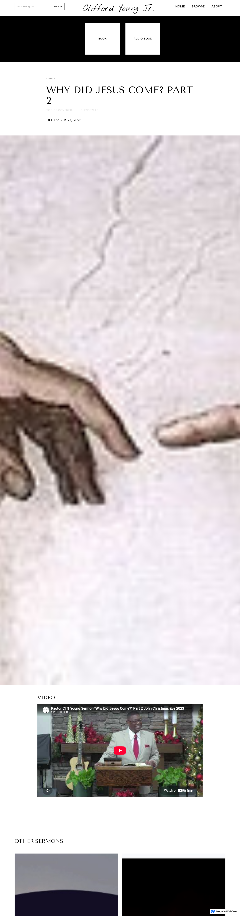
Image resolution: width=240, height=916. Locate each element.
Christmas (90, 110)
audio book (143, 38)
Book (102, 38)
